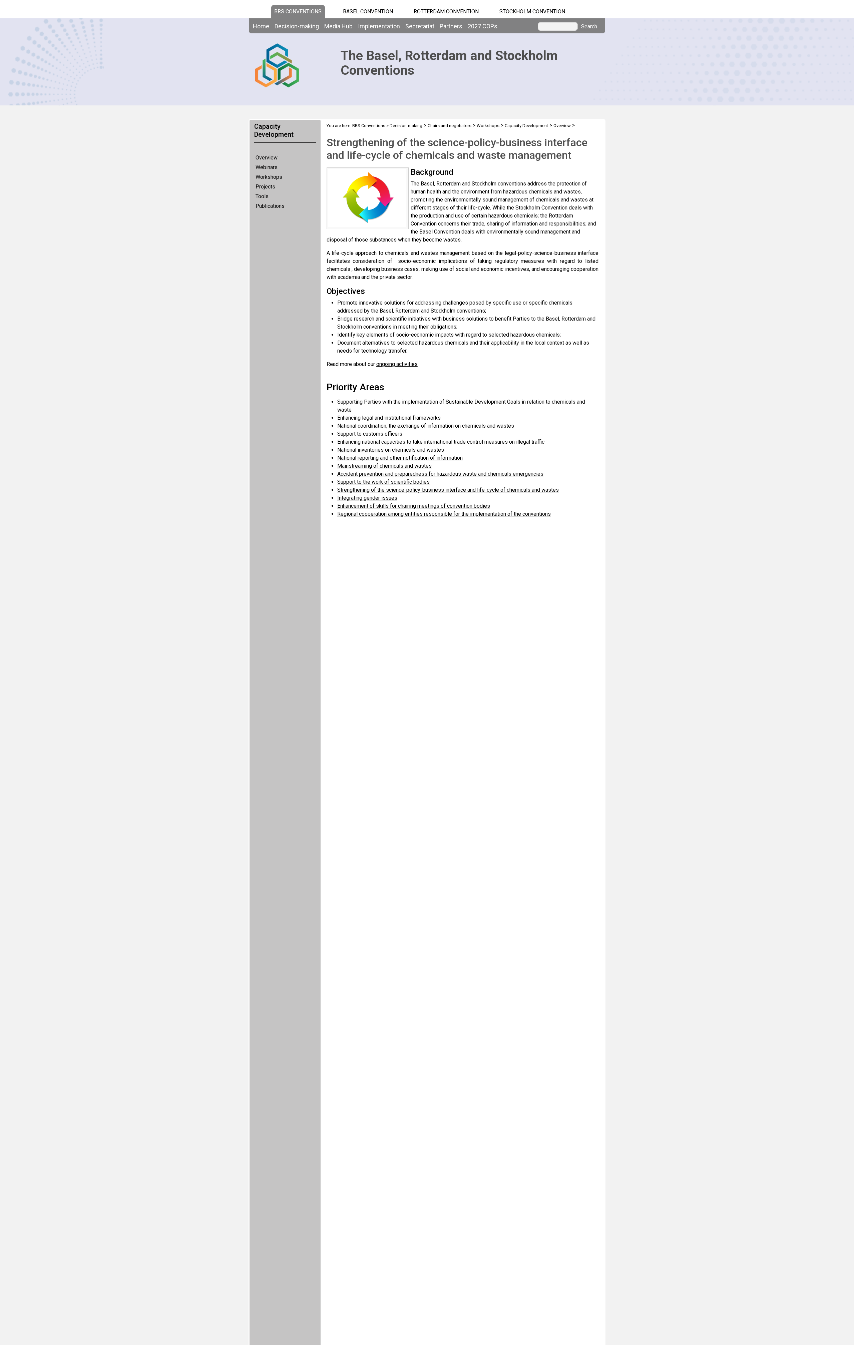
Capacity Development (526, 125)
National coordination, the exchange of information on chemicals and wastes (425, 426)
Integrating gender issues (367, 498)
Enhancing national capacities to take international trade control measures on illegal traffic (440, 442)
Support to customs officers (369, 434)
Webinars (267, 167)
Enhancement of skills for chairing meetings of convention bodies (413, 506)
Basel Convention (368, 11)
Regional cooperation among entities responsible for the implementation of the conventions (444, 514)
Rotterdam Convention (446, 11)
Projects (265, 186)
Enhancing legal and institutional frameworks (389, 418)
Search (589, 26)
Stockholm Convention (532, 11)
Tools (262, 196)
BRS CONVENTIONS (298, 11)
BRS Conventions (368, 125)
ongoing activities (397, 364)
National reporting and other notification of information (400, 458)
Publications (270, 206)
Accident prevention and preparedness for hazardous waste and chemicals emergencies (440, 474)
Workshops (269, 177)
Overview (267, 157)
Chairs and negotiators (449, 125)
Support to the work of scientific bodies (383, 482)
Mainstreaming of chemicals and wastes (384, 466)
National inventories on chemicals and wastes (390, 450)
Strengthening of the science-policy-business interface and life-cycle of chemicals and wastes (448, 490)
